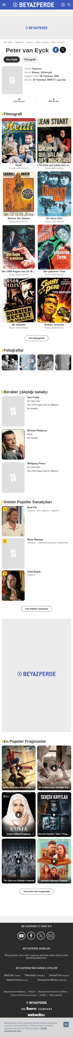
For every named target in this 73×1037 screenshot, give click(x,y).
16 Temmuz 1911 (49, 76)
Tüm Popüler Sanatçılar (36, 609)
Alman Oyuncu (41, 42)
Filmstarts (30, 975)
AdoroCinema (15, 979)
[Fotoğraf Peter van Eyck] (10, 362)
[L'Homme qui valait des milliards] (54, 140)
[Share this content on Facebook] (56, 50)
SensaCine (55, 975)
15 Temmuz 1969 (43, 79)
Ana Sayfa (8, 42)
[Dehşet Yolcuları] (54, 300)
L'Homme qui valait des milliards (54, 165)
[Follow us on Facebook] (31, 936)
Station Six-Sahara (19, 218)
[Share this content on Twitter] (63, 50)
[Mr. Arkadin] (19, 300)
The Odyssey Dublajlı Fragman (18, 880)
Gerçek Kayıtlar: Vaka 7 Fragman (54, 834)
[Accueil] (33, 4)
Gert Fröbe (33, 397)
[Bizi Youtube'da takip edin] (21, 936)
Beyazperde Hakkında (15, 991)
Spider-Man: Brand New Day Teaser (19, 787)
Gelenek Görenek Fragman (54, 880)
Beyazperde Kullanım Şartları (52, 991)
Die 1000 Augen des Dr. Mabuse (19, 271)
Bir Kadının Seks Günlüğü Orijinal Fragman (54, 787)
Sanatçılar (19, 42)
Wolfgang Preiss (36, 463)
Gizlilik (43, 995)
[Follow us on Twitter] (41, 936)
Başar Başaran (35, 539)
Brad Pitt (32, 507)
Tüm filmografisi (36, 338)
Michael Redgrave (37, 430)
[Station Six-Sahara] (19, 193)
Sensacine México (48, 979)
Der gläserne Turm (54, 271)
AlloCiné (8, 975)
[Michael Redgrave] (13, 444)
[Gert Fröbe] (13, 411)
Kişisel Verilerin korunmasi (23, 995)
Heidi (19, 165)
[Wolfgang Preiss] (13, 477)
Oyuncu (29, 42)
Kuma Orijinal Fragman (18, 834)
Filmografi (13, 114)
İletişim (32, 991)
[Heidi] (19, 140)
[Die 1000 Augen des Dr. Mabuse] (19, 247)
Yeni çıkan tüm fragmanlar (36, 891)
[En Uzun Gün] (54, 193)
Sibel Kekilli (34, 571)
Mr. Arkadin (19, 324)
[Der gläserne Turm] (54, 247)
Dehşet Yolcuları (54, 324)
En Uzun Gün (54, 218)
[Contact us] (51, 936)
